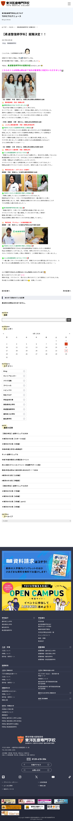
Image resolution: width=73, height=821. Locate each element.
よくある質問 (8, 786)
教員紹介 (41, 641)
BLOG (11, 27)
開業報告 (5, 715)
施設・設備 (41, 638)
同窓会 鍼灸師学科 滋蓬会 (10, 724)
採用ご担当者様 (43, 698)
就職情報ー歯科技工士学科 (47, 651)
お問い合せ (36, 770)
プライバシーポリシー (11, 782)
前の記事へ (6, 291)
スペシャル (7, 385)
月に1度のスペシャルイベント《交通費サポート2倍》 (21, 465)
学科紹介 (5, 618)
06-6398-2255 (10, 750)
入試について (6, 651)
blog (4, 43)
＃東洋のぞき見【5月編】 (11, 444)
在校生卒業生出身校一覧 (46, 632)
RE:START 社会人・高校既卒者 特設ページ (48, 675)
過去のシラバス (9, 789)
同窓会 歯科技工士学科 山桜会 (11, 718)
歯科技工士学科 (9, 414)
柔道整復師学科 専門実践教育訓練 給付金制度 (49, 687)
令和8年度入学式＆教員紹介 (12, 449)
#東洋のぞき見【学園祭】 (11, 480)
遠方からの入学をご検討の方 (47, 693)
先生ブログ (7, 395)
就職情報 (41, 647)
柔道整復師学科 (11, 43)
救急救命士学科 (9, 404)
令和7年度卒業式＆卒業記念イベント (15, 459)
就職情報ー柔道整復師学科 (47, 659)
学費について (6, 653)
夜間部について (43, 679)
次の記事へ (67, 291)
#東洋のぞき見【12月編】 (11, 475)
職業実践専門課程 (44, 629)
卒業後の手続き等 (7, 709)
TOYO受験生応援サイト (9, 674)
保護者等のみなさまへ (9, 691)
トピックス (7, 390)
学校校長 (41, 621)
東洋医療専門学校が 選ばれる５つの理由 (44, 625)
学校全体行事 (8, 400)
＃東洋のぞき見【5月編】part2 (14, 501)
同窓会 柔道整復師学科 (9, 727)
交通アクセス (36, 765)
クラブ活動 (7, 380)
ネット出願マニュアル (10, 454)
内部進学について (7, 712)
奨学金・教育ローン (8, 656)
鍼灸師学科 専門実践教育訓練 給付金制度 (47, 683)
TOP (5, 27)
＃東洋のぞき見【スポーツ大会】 (14, 439)
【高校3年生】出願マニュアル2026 (15, 433)
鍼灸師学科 (7, 419)
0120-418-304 (39, 759)
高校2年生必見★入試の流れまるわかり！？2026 (20, 470)
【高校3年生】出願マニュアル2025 (15, 486)
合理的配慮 (43, 782)
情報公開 (43, 786)
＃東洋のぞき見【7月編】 (11, 491)
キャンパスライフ (44, 635)
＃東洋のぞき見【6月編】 (11, 496)
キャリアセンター (10, 376)
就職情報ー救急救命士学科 (47, 653)
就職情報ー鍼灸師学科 (45, 656)
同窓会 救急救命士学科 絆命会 (11, 721)
